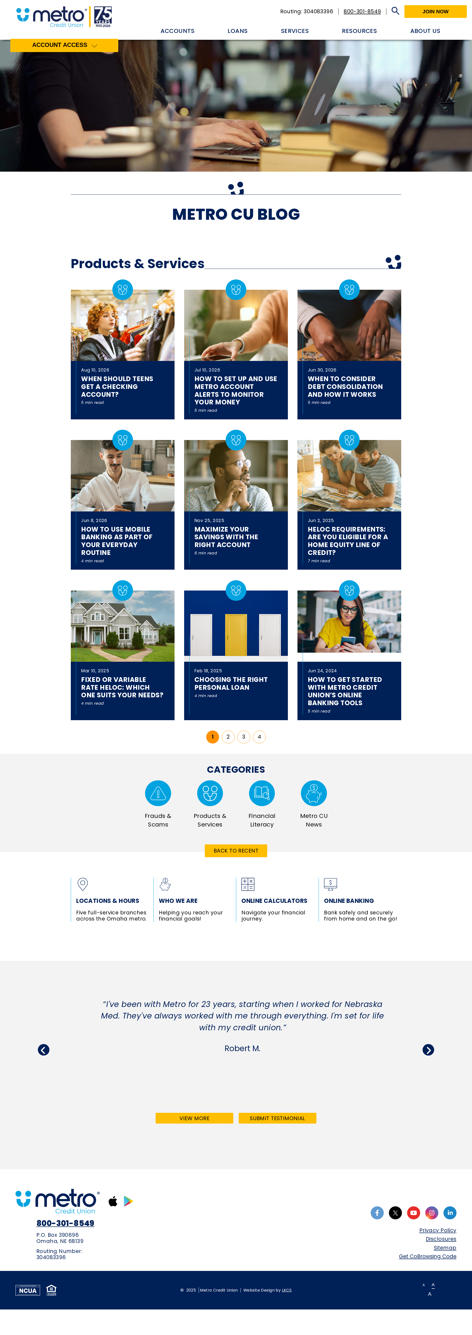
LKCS (287, 1290)
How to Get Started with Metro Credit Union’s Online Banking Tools (345, 691)
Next (428, 1050)
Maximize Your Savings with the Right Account (226, 537)
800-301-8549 (362, 11)
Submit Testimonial (277, 1118)
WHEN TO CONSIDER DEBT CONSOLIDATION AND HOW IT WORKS (345, 386)
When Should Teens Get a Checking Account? (117, 386)
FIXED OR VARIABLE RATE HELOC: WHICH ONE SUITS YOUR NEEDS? (122, 687)
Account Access (59, 44)
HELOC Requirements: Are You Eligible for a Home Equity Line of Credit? (348, 541)
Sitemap (445, 1248)
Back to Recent (236, 850)
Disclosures (441, 1239)
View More (205, 1119)
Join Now (436, 11)
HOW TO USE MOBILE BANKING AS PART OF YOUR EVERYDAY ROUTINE (117, 541)
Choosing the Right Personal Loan (231, 683)
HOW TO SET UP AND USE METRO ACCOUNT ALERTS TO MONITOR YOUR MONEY (235, 390)
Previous (44, 1050)
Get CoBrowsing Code (427, 1256)
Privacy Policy (437, 1230)
